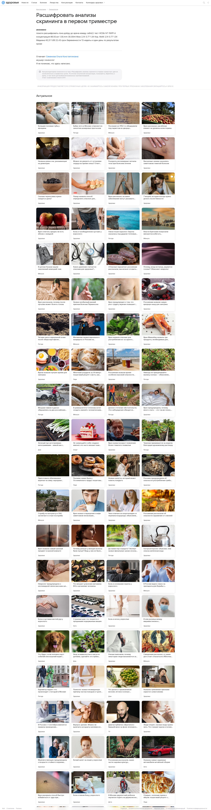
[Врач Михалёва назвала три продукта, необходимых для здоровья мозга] (158, 329)
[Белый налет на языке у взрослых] (87, 752)
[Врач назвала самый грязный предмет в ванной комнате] (52, 541)
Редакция (124, 808)
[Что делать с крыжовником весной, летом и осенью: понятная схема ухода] (123, 682)
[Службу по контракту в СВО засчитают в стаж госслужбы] (52, 505)
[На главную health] (12, 2)
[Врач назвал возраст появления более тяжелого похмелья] (123, 435)
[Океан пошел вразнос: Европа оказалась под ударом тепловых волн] (123, 224)
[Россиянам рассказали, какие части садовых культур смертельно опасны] (123, 752)
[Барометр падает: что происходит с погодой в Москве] (52, 682)
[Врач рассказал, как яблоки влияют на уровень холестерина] (158, 118)
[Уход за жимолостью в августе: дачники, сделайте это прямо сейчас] (87, 646)
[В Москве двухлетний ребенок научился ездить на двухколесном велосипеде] (123, 787)
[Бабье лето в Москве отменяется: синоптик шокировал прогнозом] (87, 118)
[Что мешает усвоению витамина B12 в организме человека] (87, 576)
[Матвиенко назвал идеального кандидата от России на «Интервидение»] (87, 329)
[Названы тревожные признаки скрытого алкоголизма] (158, 682)
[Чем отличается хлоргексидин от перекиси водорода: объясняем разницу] (123, 505)
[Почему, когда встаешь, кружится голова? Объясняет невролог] (158, 259)
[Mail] (3, 2)
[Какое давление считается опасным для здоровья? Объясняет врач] (87, 259)
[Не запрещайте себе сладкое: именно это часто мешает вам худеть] (87, 435)
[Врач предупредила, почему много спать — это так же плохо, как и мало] (158, 400)
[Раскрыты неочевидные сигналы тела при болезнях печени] (123, 153)
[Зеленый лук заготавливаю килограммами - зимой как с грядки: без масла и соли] (52, 435)
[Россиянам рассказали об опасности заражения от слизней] (158, 505)
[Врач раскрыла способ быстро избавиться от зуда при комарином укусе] (52, 787)
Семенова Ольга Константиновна (62, 56)
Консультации (41, 9)
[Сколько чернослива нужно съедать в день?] (52, 188)
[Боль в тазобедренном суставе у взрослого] (87, 224)
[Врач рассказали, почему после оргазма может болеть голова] (52, 294)
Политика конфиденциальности (197, 808)
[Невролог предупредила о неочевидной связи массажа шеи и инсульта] (52, 576)
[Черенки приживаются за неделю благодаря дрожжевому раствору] (158, 435)
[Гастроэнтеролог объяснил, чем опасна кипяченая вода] (158, 541)
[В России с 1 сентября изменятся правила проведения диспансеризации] (52, 717)
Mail (3, 808)
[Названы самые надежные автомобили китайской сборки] (158, 752)
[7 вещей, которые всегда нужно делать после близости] (158, 188)
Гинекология (53, 9)
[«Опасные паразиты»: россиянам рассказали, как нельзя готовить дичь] (123, 259)
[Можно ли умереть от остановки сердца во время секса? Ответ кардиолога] (87, 153)
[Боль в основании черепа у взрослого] (123, 576)
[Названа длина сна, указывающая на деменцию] (52, 153)
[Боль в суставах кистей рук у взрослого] (52, 611)
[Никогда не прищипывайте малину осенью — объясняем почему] (158, 365)
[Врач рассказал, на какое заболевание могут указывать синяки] (123, 188)
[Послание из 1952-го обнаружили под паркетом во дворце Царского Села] (123, 118)
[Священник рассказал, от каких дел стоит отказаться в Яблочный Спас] (158, 646)
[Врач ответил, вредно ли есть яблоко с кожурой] (52, 224)
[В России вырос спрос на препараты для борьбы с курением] (158, 576)
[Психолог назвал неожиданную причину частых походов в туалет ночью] (87, 682)
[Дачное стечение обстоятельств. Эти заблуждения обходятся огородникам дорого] (123, 400)
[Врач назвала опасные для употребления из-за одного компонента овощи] (123, 329)
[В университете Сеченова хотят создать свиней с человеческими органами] (87, 400)
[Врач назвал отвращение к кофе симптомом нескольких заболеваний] (87, 505)
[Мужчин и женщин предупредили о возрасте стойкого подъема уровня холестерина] (52, 752)
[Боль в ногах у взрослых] (123, 611)
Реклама (19, 808)
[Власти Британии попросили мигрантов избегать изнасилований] (158, 224)
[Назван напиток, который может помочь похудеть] (123, 470)
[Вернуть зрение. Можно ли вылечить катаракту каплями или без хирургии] (87, 717)
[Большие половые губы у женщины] (52, 118)
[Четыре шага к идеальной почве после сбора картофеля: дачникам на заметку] (52, 329)
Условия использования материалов (140, 808)
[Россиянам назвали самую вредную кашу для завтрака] (158, 294)
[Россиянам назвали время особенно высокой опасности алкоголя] (123, 365)
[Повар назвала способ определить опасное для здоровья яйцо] (87, 188)
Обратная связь (159, 808)
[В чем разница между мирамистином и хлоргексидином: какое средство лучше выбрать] (158, 611)
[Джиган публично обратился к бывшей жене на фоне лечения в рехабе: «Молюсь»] (123, 717)
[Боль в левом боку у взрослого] (87, 787)
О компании (10, 808)
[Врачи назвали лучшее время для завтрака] (52, 365)
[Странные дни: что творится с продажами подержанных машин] (87, 611)
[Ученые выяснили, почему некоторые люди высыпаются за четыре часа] (123, 646)
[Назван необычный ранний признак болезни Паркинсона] (87, 294)
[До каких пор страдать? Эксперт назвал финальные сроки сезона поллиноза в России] (123, 541)
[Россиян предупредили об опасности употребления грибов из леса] (158, 470)
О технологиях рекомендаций (175, 808)
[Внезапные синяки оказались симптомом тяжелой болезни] (158, 153)
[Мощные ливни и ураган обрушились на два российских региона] (52, 400)
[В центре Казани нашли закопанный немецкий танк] (52, 259)
